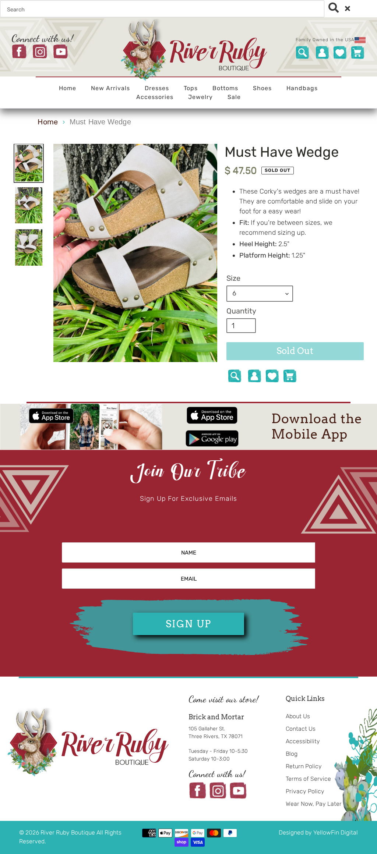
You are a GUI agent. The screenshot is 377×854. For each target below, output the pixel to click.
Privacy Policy (305, 791)
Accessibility (303, 741)
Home (47, 121)
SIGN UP (188, 624)
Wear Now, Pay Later (314, 803)
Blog (291, 753)
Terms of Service (308, 778)
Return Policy (304, 766)
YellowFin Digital (335, 832)
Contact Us (301, 728)
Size (233, 278)
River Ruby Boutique (68, 832)
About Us (298, 716)
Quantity (241, 310)
